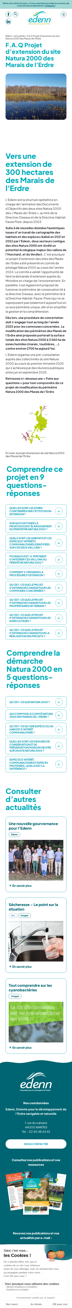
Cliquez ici (50, 5)
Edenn (9, 36)
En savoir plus (22, 885)
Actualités (19, 36)
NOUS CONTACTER (36, 1144)
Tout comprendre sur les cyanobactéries (30, 987)
